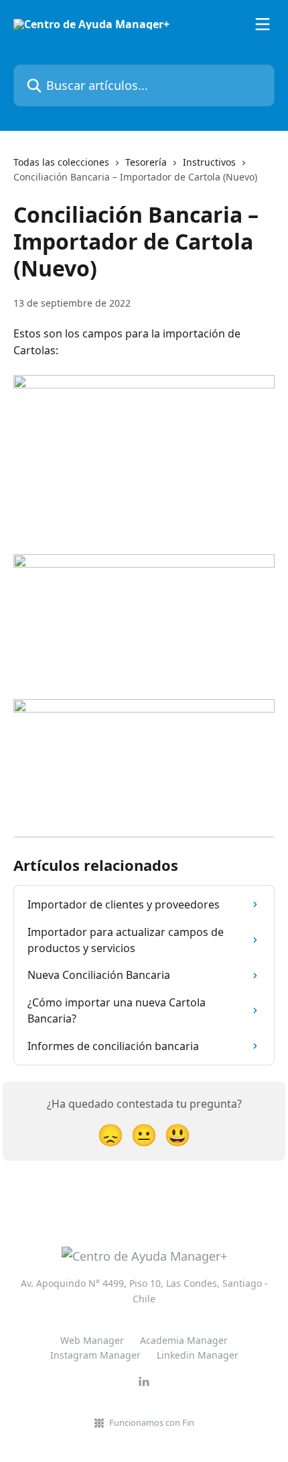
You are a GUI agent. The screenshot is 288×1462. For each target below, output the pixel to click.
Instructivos (209, 162)
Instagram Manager (95, 1355)
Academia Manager (184, 1340)
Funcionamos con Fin (151, 1422)
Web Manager (92, 1340)
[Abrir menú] (262, 24)
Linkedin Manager (197, 1355)
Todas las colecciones (61, 162)
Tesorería (146, 162)
